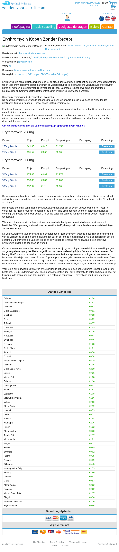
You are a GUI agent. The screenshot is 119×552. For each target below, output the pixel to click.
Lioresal (7, 476)
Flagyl (7, 497)
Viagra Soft (9, 377)
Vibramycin (9, 439)
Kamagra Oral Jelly (13, 468)
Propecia (8, 489)
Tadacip (7, 472)
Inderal (7, 456)
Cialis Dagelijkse (12, 311)
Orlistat (7, 298)
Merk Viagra (10, 485)
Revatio (7, 418)
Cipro (6, 319)
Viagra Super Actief (13, 493)
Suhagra (8, 331)
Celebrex (8, 315)
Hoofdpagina (21, 27)
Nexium (7, 460)
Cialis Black (9, 348)
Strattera (8, 451)
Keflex (7, 447)
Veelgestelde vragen (72, 27)
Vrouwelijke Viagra (12, 398)
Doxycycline (10, 385)
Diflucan (8, 344)
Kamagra (8, 422)
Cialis (6, 480)
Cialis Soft (8, 327)
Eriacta (7, 381)
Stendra (7, 389)
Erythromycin (10, 505)
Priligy (7, 427)
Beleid (94, 27)
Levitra (7, 373)
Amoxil (7, 352)
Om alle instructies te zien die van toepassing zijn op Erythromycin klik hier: (43, 125)
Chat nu (67, 13)
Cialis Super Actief (12, 369)
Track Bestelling (44, 27)
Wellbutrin (8, 393)
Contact (107, 27)
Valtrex (7, 402)
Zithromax (8, 464)
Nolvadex (8, 335)
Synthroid (8, 340)
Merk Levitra (10, 431)
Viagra (7, 443)
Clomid (7, 356)
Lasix (6, 414)
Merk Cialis (9, 406)
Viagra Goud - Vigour (14, 360)
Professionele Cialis (13, 501)
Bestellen (107, 146)
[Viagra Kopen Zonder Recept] (23, 5)
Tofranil (7, 323)
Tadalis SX (9, 435)
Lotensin (8, 410)
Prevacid (8, 306)
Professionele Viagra (14, 302)
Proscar (7, 364)
